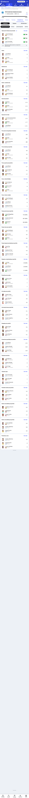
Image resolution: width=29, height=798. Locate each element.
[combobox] (16, 14)
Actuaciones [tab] (24, 23)
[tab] (8, 20)
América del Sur (8, 7)
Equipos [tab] (14, 23)
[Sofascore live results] (6, 1)
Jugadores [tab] (5, 23)
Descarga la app (21, 1)
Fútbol (2, 7)
